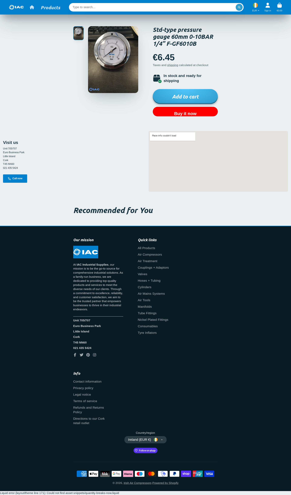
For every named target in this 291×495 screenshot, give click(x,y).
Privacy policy (83, 388)
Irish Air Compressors (138, 483)
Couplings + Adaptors (153, 267)
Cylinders (144, 287)
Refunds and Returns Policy (88, 410)
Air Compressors (150, 254)
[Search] (239, 7)
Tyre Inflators (147, 332)
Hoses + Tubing (149, 280)
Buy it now (185, 113)
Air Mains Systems (151, 293)
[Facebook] (75, 355)
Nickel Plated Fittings (153, 319)
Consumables (148, 326)
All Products (146, 248)
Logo (16, 7)
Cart (279, 7)
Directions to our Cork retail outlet (89, 421)
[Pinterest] (88, 355)
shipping (172, 65)
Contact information (87, 381)
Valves (142, 274)
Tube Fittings (147, 313)
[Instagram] (94, 355)
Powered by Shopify (165, 483)
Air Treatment (147, 261)
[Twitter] (81, 355)
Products (50, 7)
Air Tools (144, 300)
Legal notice (82, 394)
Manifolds (145, 306)
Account (267, 7)
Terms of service (85, 401)
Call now (17, 178)
